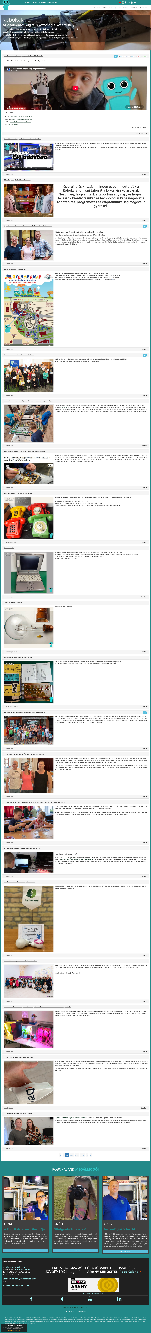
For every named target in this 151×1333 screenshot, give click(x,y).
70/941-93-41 (32, 2)
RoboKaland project (25, 1250)
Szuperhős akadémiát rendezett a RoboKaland (19, 355)
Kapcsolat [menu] (144, 8)
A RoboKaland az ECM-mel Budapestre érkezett (19, 882)
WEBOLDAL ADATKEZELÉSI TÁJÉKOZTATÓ (75, 1308)
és (70, 1118)
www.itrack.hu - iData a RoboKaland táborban (19, 1057)
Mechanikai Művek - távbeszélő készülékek (18, 493)
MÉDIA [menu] (135, 8)
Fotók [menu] (127, 8)
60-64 (82, 1155)
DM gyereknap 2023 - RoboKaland (15, 269)
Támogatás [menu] (108, 8)
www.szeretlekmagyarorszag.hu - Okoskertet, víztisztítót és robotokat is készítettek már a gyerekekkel (37, 1007)
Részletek (17, 1331)
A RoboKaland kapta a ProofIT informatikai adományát (22, 848)
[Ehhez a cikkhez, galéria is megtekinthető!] (116, 56)
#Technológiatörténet (11, 542)
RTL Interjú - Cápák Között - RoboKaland (17, 180)
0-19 (67, 1155)
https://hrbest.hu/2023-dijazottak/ (93, 1293)
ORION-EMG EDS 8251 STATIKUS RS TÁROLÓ (18, 657)
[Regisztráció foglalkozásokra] (123, 2)
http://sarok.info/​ (13, 125)
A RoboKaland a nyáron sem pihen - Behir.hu (18, 1113)
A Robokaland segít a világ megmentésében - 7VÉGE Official (23, 56)
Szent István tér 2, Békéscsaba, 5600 (20, 1279)
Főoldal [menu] (97, 8)
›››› (90, 1155)
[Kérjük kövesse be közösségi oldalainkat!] (126, 2)
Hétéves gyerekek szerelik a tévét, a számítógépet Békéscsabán (24, 451)
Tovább (143, 174)
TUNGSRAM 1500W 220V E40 (13, 603)
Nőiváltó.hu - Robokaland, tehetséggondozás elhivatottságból (24, 712)
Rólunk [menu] (118, 8)
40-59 (77, 1155)
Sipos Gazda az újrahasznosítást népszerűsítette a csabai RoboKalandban (28, 226)
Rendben (11, 1331)
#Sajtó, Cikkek (8, 174)
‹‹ (63, 1155)
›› (87, 1155)
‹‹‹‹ (60, 1155)
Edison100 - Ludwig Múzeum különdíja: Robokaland (20, 961)
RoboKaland (63, 407)
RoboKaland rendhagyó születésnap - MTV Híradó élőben (22, 139)
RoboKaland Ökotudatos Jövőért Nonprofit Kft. (77, 859)
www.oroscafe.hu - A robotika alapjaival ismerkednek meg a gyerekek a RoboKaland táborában (35, 802)
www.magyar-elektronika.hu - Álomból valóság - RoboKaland (24, 754)
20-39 (72, 1155)
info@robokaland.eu (49, 2)
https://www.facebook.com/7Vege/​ (21, 116)
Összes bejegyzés (141, 133)
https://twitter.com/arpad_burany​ (20, 122)
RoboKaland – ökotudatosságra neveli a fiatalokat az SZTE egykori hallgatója (29, 401)
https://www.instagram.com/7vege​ (21, 119)
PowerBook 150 (9, 548)
